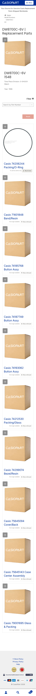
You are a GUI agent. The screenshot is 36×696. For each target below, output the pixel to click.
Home (9, 15)
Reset (28, 117)
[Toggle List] (32, 105)
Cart (28, 690)
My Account (6, 692)
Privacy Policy (18, 662)
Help (18, 664)
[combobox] (16, 105)
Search (18, 692)
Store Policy (18, 659)
